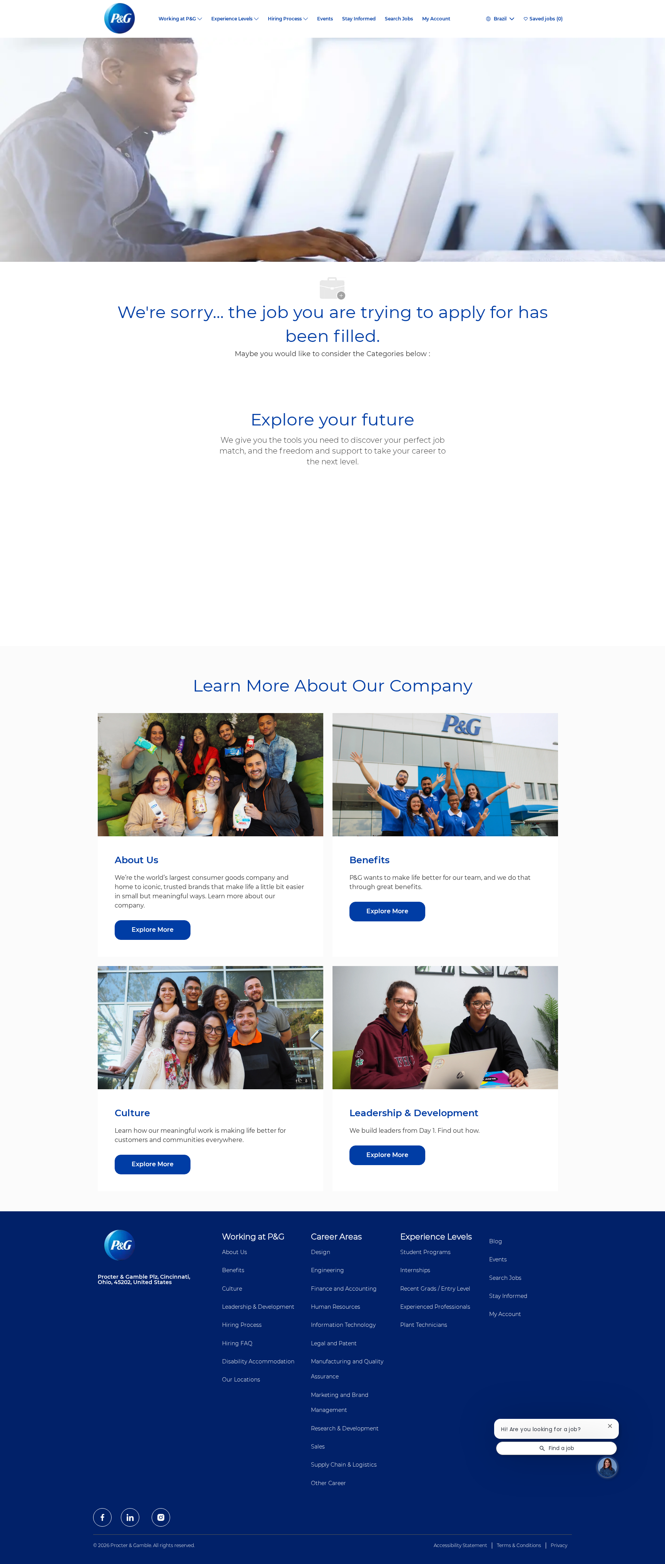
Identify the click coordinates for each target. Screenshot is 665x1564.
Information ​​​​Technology (343, 1324)
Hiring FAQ (237, 1343)
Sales (318, 1446)
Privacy (559, 1545)
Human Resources (335, 1306)
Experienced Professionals (435, 1306)
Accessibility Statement (460, 1545)
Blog (495, 1241)
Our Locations (241, 1379)
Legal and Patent (334, 1343)
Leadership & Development (258, 1306)
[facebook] (102, 1517)
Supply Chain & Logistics (344, 1464)
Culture (232, 1288)
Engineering (327, 1270)
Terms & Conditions (519, 1545)
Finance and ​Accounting (344, 1288)
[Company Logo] (126, 19)
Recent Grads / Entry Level (435, 1288)
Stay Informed (359, 19)
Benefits (233, 1270)
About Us (234, 1252)
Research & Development (345, 1428)
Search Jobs (399, 19)
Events (325, 19)
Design (320, 1252)
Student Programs (425, 1252)
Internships (415, 1270)
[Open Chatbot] (606, 1466)
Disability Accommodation (258, 1361)
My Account (436, 19)
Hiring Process (242, 1324)
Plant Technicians (423, 1324)
